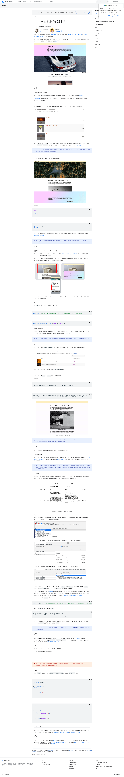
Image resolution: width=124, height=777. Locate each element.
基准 (30, 1)
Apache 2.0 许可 (72, 750)
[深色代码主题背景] (90, 209)
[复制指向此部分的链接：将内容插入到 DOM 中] (48, 92)
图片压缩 (55, 740)
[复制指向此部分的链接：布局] (39, 88)
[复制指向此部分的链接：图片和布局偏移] (44, 329)
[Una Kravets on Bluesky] (59, 32)
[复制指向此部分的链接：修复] (37, 156)
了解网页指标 (54, 744)
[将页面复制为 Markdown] (64, 21)
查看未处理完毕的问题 (46, 764)
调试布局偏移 (78, 145)
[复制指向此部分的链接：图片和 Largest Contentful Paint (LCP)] (58, 251)
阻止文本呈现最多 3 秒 (79, 465)
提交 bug (44, 762)
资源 (19, 1)
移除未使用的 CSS (57, 732)
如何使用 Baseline (38, 1)
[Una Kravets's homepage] (61, 32)
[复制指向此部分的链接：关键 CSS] (42, 726)
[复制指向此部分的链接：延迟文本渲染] (43, 454)
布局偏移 (81, 95)
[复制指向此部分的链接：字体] (39, 446)
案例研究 (51, 1)
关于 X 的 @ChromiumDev (101, 762)
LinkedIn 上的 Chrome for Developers (104, 766)
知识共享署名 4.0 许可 (52, 750)
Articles (4, 5)
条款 (2, 774)
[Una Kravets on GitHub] (58, 32)
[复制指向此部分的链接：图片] (39, 247)
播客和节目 (71, 768)
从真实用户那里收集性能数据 (57, 742)
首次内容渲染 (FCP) (61, 459)
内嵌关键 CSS (66, 732)
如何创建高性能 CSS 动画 (53, 642)
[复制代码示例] (91, 209)
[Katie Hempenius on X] (40, 32)
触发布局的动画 (77, 638)
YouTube (98, 764)
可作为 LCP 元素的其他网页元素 (69, 254)
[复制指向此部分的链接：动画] (39, 634)
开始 (118, 15)
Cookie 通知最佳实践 (39, 235)
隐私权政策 (7, 774)
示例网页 (57, 41)
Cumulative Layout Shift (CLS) (75, 34)
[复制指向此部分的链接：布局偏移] (41, 474)
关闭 (109, 15)
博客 (45, 1)
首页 (35, 16)
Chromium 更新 (72, 764)
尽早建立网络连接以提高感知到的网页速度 (72, 595)
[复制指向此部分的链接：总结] (39, 736)
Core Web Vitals (54, 34)
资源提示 (51, 591)
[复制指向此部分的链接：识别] (37, 104)
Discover (24, 1)
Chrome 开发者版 (73, 762)
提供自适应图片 (64, 441)
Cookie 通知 (37, 98)
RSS (97, 768)
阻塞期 (45, 467)
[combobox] (102, 1)
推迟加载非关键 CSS (75, 732)
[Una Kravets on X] (56, 32)
